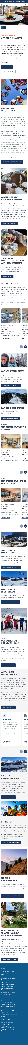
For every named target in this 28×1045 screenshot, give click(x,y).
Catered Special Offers (7, 986)
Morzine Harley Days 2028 (8, 1004)
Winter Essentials (8, 665)
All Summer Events (6, 1001)
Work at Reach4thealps (7, 1022)
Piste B (23, 454)
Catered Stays (7, 67)
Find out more (7, 276)
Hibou (23, 508)
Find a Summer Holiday (9, 959)
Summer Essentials (6, 994)
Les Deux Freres (5, 454)
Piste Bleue (4, 329)
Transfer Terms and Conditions (9, 1014)
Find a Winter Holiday (9, 223)
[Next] (4, 27)
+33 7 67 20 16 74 (8, 1)
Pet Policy (3, 1016)
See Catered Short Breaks (10, 418)
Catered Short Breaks (6, 982)
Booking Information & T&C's (8, 1011)
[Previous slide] (21, 346)
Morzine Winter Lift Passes (11, 842)
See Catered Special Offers (11, 385)
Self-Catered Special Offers (8, 988)
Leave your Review (8, 707)
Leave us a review (5, 1024)
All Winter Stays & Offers (7, 971)
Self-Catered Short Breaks (8, 984)
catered (6, 133)
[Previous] (2, 27)
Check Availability (8, 71)
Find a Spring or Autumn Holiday (12, 895)
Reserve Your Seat (8, 797)
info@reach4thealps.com (20, 1)
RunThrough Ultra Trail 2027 (8, 1006)
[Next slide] (25, 346)
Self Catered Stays (6, 974)
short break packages (19, 135)
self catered (15, 133)
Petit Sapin (4, 508)
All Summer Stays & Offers (8, 992)
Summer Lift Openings (7, 1002)
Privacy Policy (4, 1012)
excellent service (6, 146)
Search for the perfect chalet (12, 161)
